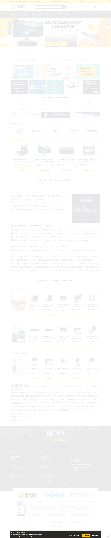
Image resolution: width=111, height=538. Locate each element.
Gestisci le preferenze (73, 535)
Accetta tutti (86, 535)
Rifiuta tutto (95, 535)
